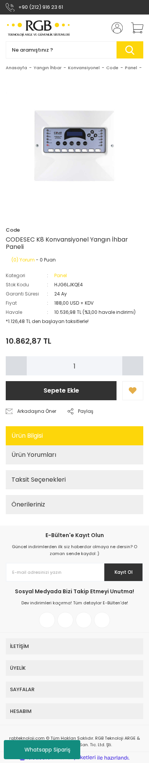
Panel (60, 275)
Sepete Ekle (61, 390)
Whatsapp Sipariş (47, 749)
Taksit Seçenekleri (38, 479)
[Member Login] (115, 27)
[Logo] (39, 27)
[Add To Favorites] (132, 390)
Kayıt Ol (124, 572)
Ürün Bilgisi (27, 435)
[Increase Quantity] (132, 365)
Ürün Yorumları (33, 454)
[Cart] (134, 27)
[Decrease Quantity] (16, 365)
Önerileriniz (28, 504)
